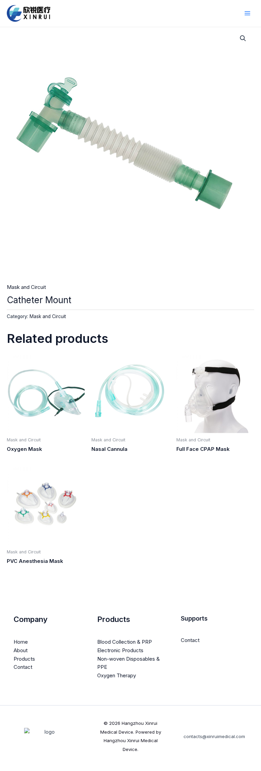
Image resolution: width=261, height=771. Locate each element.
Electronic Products (120, 650)
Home (21, 642)
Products (24, 659)
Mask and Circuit (26, 287)
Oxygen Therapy (116, 675)
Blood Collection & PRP (124, 642)
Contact (23, 667)
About (21, 650)
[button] (243, 38)
